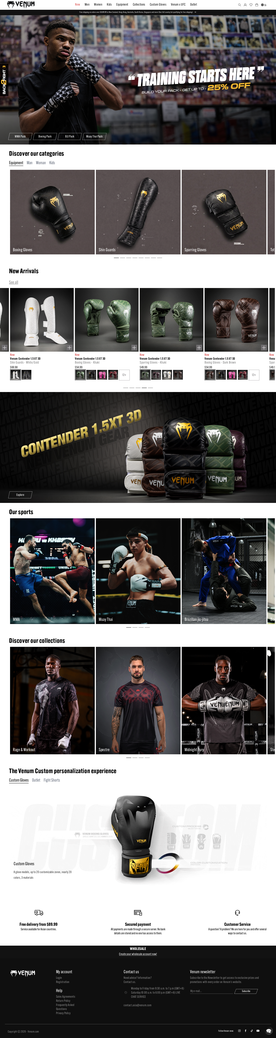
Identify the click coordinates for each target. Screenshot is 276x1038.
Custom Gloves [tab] (19, 780)
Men (87, 4)
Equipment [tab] (16, 163)
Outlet (193, 4)
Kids (109, 4)
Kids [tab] (52, 163)
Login (59, 978)
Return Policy (63, 1001)
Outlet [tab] (36, 780)
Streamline (115, 750)
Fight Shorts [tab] (52, 780)
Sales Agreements (65, 996)
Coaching (191, 250)
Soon (111, 620)
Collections (139, 4)
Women (98, 4)
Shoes (103, 250)
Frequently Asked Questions (65, 1007)
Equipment (122, 4)
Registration (62, 982)
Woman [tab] (41, 163)
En (265, 5)
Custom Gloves (158, 4)
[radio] (15, 375)
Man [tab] (29, 163)
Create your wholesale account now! (138, 954)
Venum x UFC (178, 4)
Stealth (27, 750)
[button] (239, 5)
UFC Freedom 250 (205, 750)
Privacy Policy (63, 1013)
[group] (52, 212)
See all (13, 282)
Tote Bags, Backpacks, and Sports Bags (40, 250)
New (77, 4)
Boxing (26, 620)
